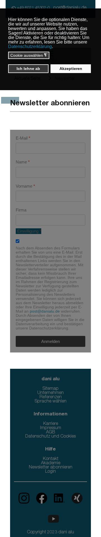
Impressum (50, 428)
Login (50, 472)
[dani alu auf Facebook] (39, 498)
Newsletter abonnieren (50, 467)
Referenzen (51, 397)
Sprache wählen (50, 401)
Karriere (50, 424)
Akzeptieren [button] (70, 68)
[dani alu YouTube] (50, 519)
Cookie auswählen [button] (28, 55)
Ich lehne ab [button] (28, 68)
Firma (21, 210)
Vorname (25, 186)
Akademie (50, 463)
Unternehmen (50, 393)
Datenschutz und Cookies (50, 436)
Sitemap (50, 389)
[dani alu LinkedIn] (57, 498)
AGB (50, 432)
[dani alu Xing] (74, 498)
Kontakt (50, 459)
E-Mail (23, 138)
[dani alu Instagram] (25, 498)
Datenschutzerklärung (30, 46)
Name (23, 162)
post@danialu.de (45, 311)
